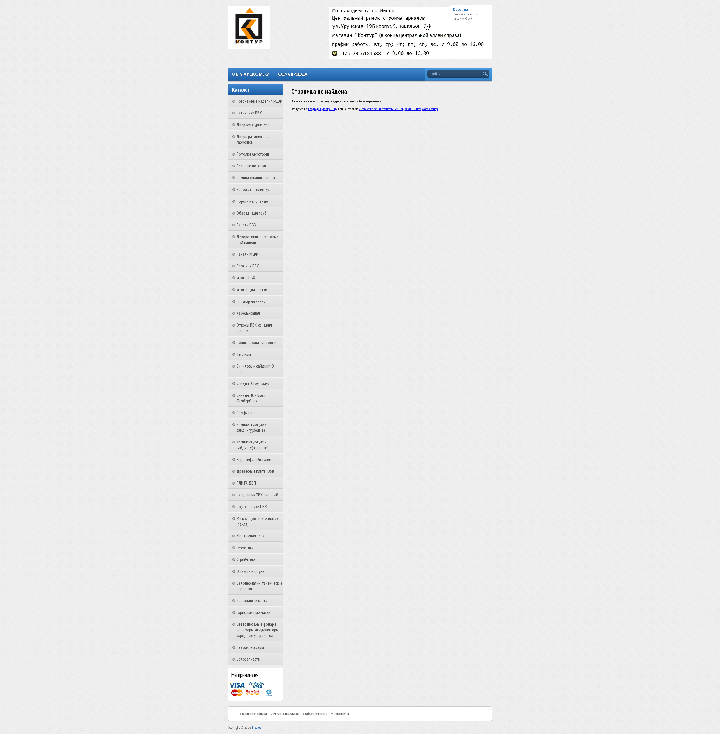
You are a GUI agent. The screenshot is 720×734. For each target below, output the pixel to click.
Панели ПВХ (246, 225)
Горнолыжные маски (253, 612)
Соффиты (244, 412)
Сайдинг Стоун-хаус (253, 383)
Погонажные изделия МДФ (259, 101)
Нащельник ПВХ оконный (257, 494)
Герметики (245, 547)
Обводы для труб (252, 213)
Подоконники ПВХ (252, 506)
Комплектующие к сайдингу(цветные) (253, 444)
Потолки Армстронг (253, 154)
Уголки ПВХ (246, 277)
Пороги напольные (252, 201)
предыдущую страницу (322, 109)
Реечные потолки (251, 165)
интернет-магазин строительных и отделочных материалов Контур (398, 109)
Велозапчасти (248, 659)
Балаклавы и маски (252, 600)
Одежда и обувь (250, 571)
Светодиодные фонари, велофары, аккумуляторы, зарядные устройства (258, 629)
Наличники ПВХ (249, 113)
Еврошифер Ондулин (254, 459)
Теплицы (244, 354)
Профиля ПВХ (248, 266)
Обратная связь (316, 714)
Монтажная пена (251, 536)
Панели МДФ (247, 254)
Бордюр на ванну (251, 301)
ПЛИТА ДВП (246, 483)
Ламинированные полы (256, 177)
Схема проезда (292, 74)
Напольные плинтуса (254, 189)
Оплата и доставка (250, 74)
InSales (256, 727)
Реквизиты (341, 714)
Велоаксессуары (250, 647)
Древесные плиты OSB (255, 471)
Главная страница (254, 714)
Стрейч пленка (248, 559)
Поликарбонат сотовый (256, 342)
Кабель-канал (248, 313)
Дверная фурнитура (253, 124)
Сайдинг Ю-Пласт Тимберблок (251, 398)
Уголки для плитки (252, 289)
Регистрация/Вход (286, 714)
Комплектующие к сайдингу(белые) (251, 427)
